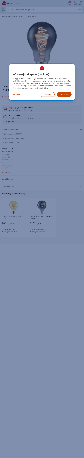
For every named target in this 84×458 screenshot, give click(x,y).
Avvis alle (47, 94)
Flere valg (16, 94)
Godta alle (64, 94)
